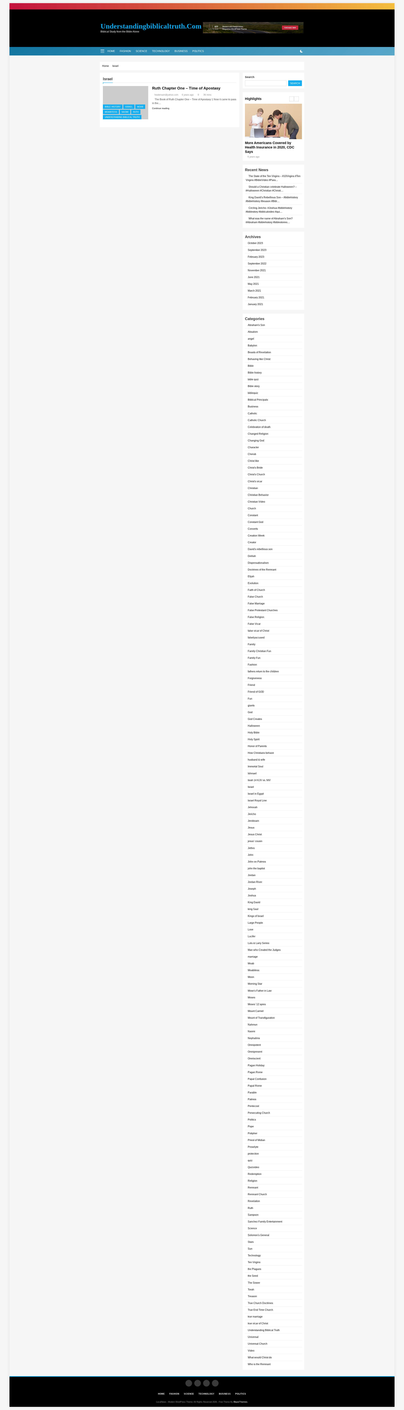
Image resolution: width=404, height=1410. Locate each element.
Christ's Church (256, 474)
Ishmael (252, 773)
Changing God (256, 440)
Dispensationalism (258, 562)
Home (111, 51)
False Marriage (256, 603)
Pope (251, 1126)
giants (251, 705)
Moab (140, 107)
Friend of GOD (256, 691)
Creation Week (256, 535)
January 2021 (255, 304)
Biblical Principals (258, 399)
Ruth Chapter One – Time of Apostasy (186, 88)
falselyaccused (256, 637)
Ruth (136, 112)
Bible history (113, 107)
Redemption (254, 1174)
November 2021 (257, 270)
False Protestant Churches (263, 610)
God (250, 712)
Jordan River (255, 881)
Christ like (253, 460)
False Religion (256, 617)
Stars (251, 1241)
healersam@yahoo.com (166, 94)
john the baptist (256, 868)
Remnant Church (257, 1194)
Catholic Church (257, 420)
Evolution (253, 583)
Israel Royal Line (257, 800)
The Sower (254, 1282)
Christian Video (256, 501)
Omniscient (254, 1058)
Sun (250, 1248)
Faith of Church (256, 589)
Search (249, 77)
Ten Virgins (254, 1262)
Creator (252, 542)
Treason (252, 1296)
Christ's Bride (255, 467)
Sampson (253, 1214)
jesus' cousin (255, 841)
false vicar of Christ (258, 630)
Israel (129, 107)
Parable (252, 1092)
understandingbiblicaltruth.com (151, 26)
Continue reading (160, 108)
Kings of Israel (256, 916)
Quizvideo (253, 1167)
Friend (251, 684)
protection (253, 1153)
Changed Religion (258, 433)
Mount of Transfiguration (261, 1017)
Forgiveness (255, 678)
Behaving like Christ (259, 359)
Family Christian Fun (259, 651)
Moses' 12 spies (257, 1004)
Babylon (252, 345)
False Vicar (254, 623)
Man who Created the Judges (264, 949)
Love (250, 929)
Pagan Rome (255, 1072)
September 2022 (257, 263)
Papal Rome (255, 1085)
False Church (255, 596)
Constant (253, 515)
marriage (253, 956)
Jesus (251, 827)
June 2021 (254, 277)
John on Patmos (257, 861)
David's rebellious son (260, 549)
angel (251, 338)
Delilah (252, 556)
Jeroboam (253, 820)
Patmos (252, 1099)
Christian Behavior (258, 494)
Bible (251, 365)
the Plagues (254, 1269)
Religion (252, 1180)
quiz (250, 1160)
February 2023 (256, 256)
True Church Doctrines (260, 1303)
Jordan (251, 875)
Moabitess (111, 112)
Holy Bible (253, 732)
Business (181, 51)
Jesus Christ (255, 834)
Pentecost (253, 1106)
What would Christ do (260, 1357)
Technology (161, 51)
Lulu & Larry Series (258, 943)
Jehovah (252, 807)
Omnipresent (255, 1051)
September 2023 (257, 250)
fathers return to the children (263, 671)
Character (253, 447)
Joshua (252, 895)
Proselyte (253, 1146)
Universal (253, 1336)
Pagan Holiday (256, 1065)
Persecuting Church (259, 1112)
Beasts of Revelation (259, 352)
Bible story (254, 386)
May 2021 (253, 283)
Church (252, 508)
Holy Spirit (253, 739)
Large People (255, 922)
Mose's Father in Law (260, 990)
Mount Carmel (256, 1011)
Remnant (253, 1187)
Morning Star (255, 983)
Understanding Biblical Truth (122, 117)
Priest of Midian (256, 1140)
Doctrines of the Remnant (262, 569)
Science (141, 51)
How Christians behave (261, 752)
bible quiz (253, 379)
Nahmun (252, 1024)
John (250, 854)
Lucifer (251, 936)
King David (254, 902)
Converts (253, 528)
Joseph (252, 888)
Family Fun (254, 657)
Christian (253, 488)
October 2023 (255, 243)
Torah (251, 1289)
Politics (198, 51)
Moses (251, 997)
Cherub (252, 454)
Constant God (255, 522)
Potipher (252, 1133)
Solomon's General (258, 1235)
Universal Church (257, 1343)
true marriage (255, 1316)
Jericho (252, 814)
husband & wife (256, 759)
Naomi (125, 112)
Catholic (252, 413)
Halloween (254, 725)
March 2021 (254, 290)
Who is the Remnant (259, 1364)
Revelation (254, 1201)
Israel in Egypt (256, 793)
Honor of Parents (257, 746)
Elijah (251, 576)
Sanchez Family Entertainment (265, 1221)
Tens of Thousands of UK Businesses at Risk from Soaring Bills (271, 147)
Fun (250, 698)
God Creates (255, 719)
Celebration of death (259, 427)
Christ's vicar (255, 481)
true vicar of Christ (258, 1323)
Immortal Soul (255, 766)
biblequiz (253, 392)
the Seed (253, 1275)
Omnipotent (254, 1044)
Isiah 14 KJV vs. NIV (259, 780)
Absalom (253, 331)
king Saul (253, 909)
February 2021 (256, 297)
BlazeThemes (240, 1402)
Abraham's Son (256, 325)
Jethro (251, 848)
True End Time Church (260, 1309)
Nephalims (254, 1038)
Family (251, 644)
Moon (251, 977)
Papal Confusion (257, 1078)
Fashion (125, 51)
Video (251, 1350)
